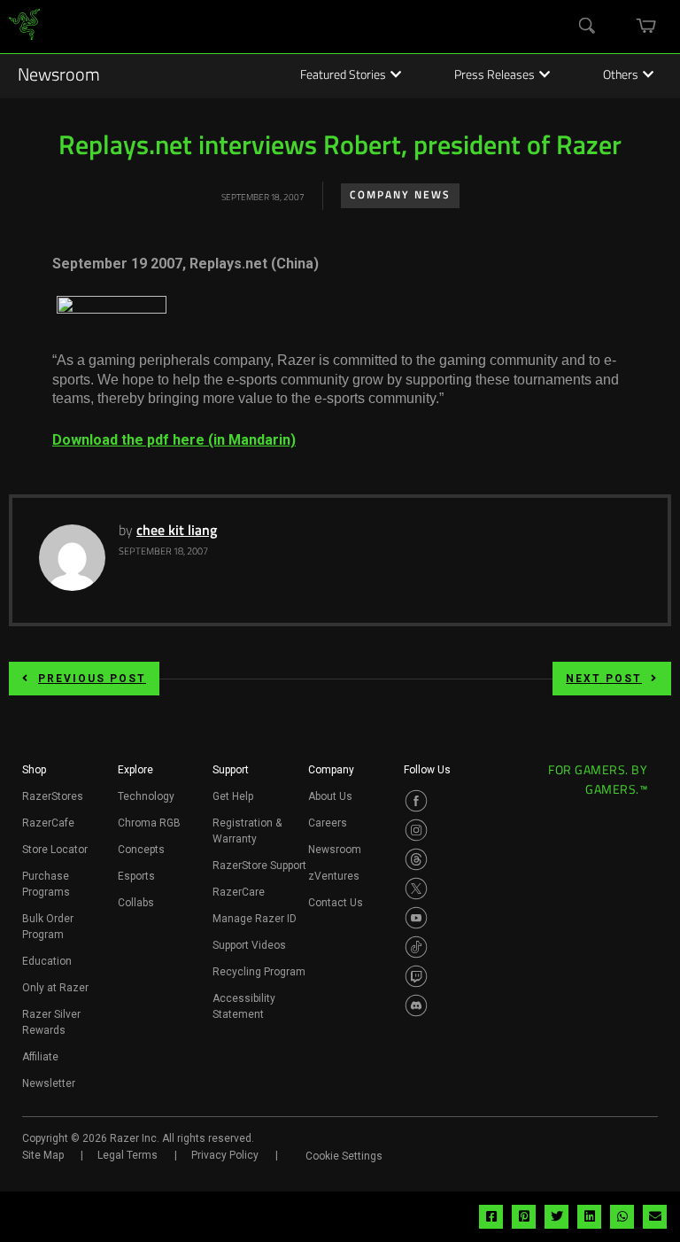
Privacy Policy (225, 1155)
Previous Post (92, 678)
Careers (327, 823)
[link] (24, 27)
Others (620, 76)
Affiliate (40, 1057)
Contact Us (335, 903)
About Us (330, 796)
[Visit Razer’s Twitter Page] (416, 888)
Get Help (232, 796)
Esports (136, 876)
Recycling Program (258, 972)
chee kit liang (176, 531)
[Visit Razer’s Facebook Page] (416, 800)
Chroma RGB (149, 823)
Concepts (141, 849)
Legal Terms (127, 1155)
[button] (34, 775)
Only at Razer (55, 988)
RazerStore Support (259, 865)
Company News (400, 195)
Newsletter (48, 1083)
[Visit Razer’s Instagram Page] (416, 830)
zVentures (333, 876)
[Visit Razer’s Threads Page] (416, 859)
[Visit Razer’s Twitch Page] (416, 976)
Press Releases (494, 76)
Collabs (136, 903)
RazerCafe (48, 823)
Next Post (604, 678)
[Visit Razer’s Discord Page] (416, 1005)
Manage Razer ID (254, 918)
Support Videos (249, 945)
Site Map (43, 1155)
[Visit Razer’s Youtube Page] (416, 917)
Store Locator (55, 849)
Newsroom (59, 76)
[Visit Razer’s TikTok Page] (416, 947)
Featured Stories (343, 76)
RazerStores (52, 796)
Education (47, 961)
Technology (146, 796)
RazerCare (238, 892)
